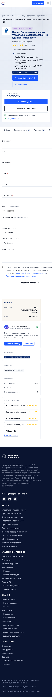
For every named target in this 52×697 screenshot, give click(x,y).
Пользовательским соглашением (21, 276)
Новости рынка (8, 599)
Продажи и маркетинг (35, 16)
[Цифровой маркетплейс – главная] (3, 3)
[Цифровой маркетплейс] (26, 456)
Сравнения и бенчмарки (13, 632)
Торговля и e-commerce (12, 517)
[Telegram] (4, 499)
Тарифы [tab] (39, 130)
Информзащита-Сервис (22, 42)
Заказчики (6, 560)
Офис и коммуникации (12, 535)
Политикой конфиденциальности (31, 273)
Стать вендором (9, 589)
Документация (13, 119)
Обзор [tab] (7, 130)
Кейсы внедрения (10, 564)
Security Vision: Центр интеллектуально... (16, 425)
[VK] (9, 499)
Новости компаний (10, 625)
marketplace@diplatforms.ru (14, 494)
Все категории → (9, 546)
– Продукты (7, 610)
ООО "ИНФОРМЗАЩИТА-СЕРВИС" (29, 310)
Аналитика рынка (9, 628)
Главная (7, 16)
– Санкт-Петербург (10, 575)
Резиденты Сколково (11, 578)
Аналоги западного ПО (12, 543)
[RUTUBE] (15, 499)
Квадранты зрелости (11, 636)
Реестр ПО (6, 582)
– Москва (6, 571)
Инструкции (7, 649)
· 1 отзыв (31, 45)
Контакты (29, 344)
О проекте (6, 646)
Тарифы (5, 657)
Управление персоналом (13, 521)
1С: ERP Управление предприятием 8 (16, 406)
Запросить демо (26, 101)
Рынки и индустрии (10, 586)
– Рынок (5, 606)
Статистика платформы (12, 660)
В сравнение (21, 84)
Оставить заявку (13, 344)
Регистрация (38, 3)
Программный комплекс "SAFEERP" (16, 412)
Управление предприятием (14, 510)
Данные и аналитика (11, 528)
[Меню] (48, 3)
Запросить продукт (25, 78)
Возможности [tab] (21, 130)
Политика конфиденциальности (19, 687)
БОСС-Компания (13, 418)
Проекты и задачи (10, 524)
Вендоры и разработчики (13, 556)
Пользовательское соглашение (18, 691)
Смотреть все (11, 435)
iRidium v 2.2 (11, 431)
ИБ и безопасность (10, 539)
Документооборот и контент (14, 532)
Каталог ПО (18, 16)
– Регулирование (9, 603)
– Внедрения (7, 614)
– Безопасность (9, 618)
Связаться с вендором (26, 108)
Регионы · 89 (7, 567)
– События (6, 621)
